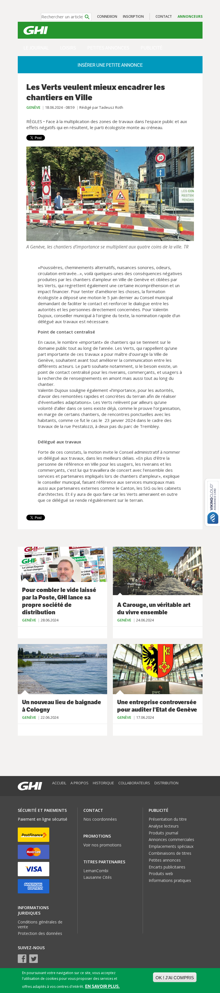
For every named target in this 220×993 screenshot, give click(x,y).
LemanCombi (95, 870)
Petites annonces (108, 48)
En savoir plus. (102, 986)
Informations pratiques (170, 880)
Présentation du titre (168, 819)
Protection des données (40, 933)
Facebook (22, 958)
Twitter (33, 958)
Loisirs (68, 48)
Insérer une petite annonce (110, 65)
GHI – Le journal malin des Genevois (35, 30)
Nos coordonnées (100, 819)
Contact (164, 16)
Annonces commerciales (171, 839)
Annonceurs (190, 16)
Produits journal (163, 833)
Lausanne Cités (97, 877)
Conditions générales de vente (40, 924)
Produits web (161, 873)
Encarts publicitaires (167, 867)
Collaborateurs (134, 782)
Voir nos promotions (102, 845)
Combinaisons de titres (170, 853)
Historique (103, 782)
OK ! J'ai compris (175, 977)
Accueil (59, 782)
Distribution (166, 782)
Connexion (107, 16)
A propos (79, 782)
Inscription (133, 16)
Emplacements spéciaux (171, 846)
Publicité (151, 48)
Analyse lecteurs (164, 826)
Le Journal (36, 48)
